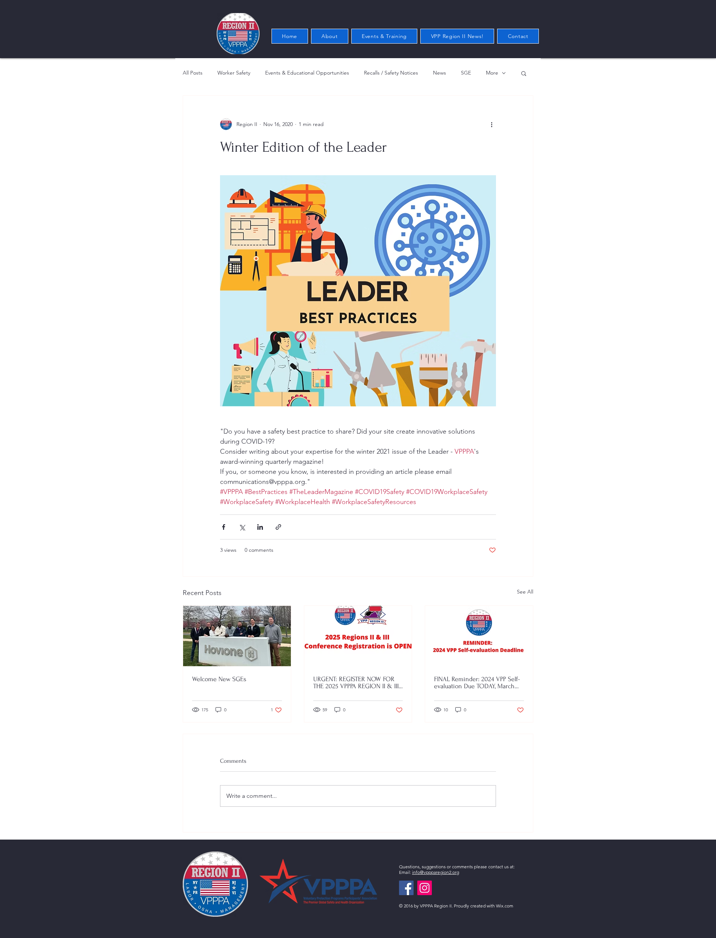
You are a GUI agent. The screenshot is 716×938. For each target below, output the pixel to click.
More (492, 72)
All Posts (192, 72)
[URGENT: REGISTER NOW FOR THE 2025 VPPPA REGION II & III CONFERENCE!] (358, 636)
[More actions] (491, 124)
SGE (466, 72)
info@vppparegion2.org (435, 872)
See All (525, 591)
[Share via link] (278, 527)
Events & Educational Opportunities (307, 72)
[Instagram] (424, 888)
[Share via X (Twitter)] (241, 527)
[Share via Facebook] (223, 527)
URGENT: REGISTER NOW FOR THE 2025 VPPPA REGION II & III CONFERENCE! (356, 683)
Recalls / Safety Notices (391, 72)
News (439, 72)
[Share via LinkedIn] (260, 527)
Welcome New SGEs (219, 679)
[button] (523, 73)
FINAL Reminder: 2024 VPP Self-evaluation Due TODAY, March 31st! (477, 683)
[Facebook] (406, 888)
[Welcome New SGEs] (237, 636)
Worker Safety (233, 72)
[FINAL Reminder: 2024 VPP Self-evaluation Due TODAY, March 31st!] (479, 636)
